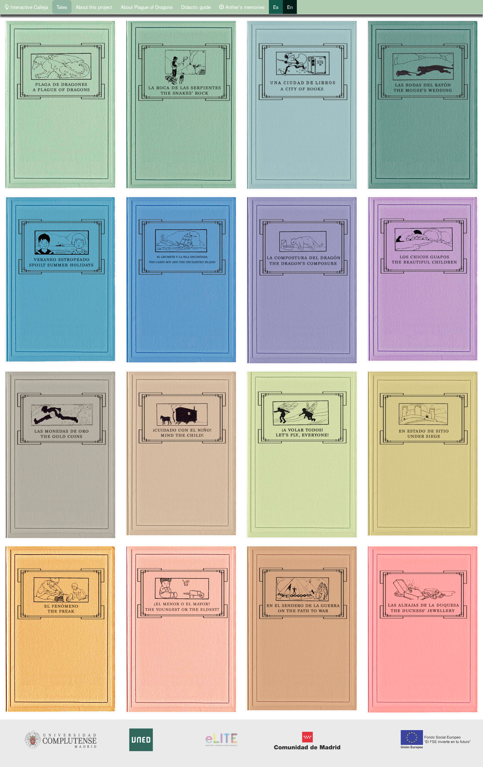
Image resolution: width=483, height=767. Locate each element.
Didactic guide (196, 6)
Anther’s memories (244, 6)
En (290, 6)
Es (276, 6)
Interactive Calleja (28, 6)
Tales (61, 6)
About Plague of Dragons (147, 6)
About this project (94, 6)
